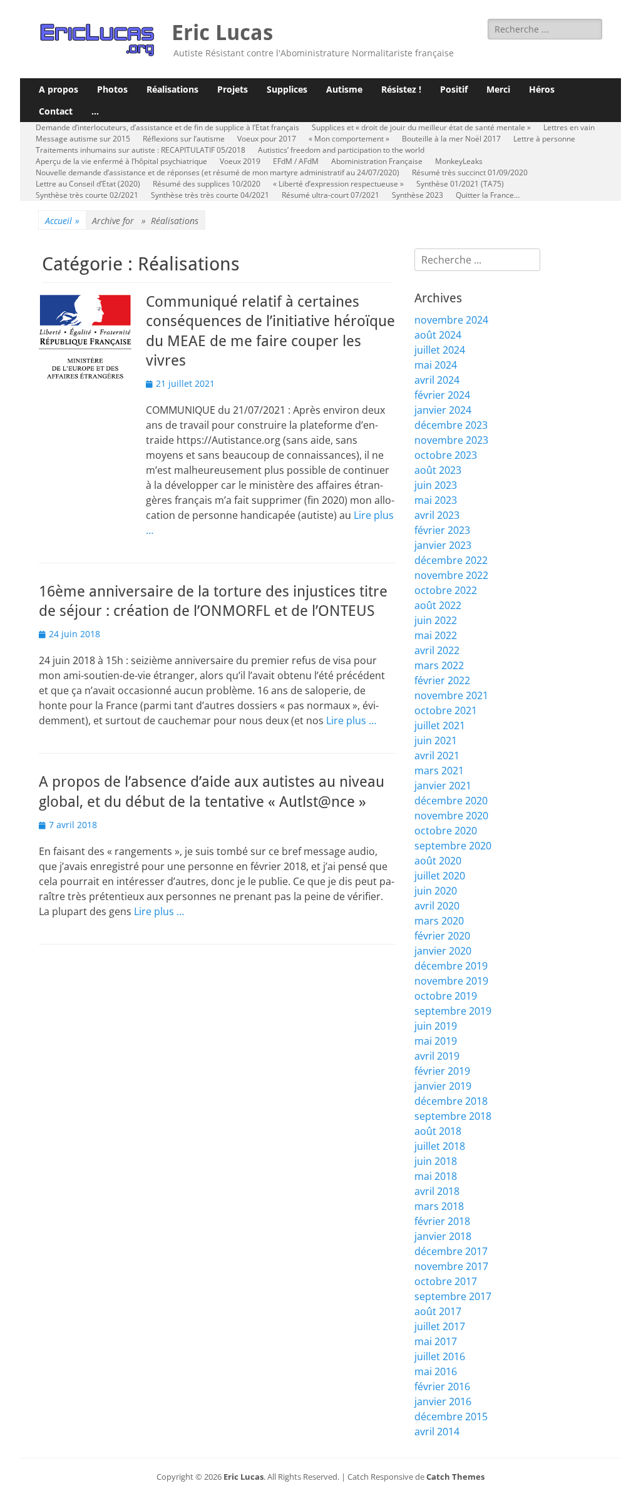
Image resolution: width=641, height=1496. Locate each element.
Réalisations (172, 89)
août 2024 (437, 335)
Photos (112, 89)
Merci (498, 89)
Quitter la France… (488, 195)
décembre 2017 (451, 1251)
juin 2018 (435, 1161)
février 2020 (442, 936)
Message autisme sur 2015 (83, 138)
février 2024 (442, 395)
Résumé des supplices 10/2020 (206, 183)
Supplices (287, 89)
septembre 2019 (452, 1011)
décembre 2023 (451, 425)
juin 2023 (435, 485)
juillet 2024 (439, 350)
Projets (232, 89)
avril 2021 (436, 755)
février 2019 (442, 1071)
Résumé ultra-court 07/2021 (330, 195)
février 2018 (442, 1221)
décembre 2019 (451, 966)
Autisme (344, 89)
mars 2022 (439, 665)
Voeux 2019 (240, 161)
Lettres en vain (569, 127)
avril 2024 (436, 380)
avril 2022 (436, 650)
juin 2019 (435, 1026)
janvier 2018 (442, 1236)
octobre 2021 (445, 710)
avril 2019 (436, 1056)
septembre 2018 (452, 1116)
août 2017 (437, 1311)
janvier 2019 (442, 1086)
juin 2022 (435, 620)
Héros (542, 89)
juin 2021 (435, 740)
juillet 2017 (439, 1326)
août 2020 (437, 861)
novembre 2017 (451, 1266)
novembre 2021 (451, 695)
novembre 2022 (451, 575)
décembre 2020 (451, 800)
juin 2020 (435, 891)
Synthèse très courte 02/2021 (87, 195)
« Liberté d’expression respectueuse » (338, 183)
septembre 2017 (452, 1296)
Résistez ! (401, 89)
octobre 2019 (445, 996)
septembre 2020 (452, 846)
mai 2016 (435, 1371)
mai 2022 (435, 635)
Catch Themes (455, 1476)
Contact (56, 111)
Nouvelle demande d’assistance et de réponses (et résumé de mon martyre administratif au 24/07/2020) (217, 172)
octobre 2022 (445, 590)
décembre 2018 (451, 1101)
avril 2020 (436, 906)
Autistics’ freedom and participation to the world (341, 150)
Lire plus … (351, 720)
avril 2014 (436, 1431)
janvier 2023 (442, 545)
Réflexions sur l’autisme (184, 138)
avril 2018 (436, 1191)
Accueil (62, 221)
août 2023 (437, 470)
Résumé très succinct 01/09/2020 (470, 172)
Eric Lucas (222, 32)
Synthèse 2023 (417, 195)
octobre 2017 (445, 1281)
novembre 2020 (451, 815)
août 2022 (437, 605)
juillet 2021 (439, 725)
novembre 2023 (451, 440)
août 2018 (437, 1131)
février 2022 (442, 680)
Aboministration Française (377, 161)
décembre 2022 (451, 560)
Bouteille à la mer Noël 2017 (451, 138)
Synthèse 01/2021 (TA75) (460, 183)
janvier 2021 (442, 785)
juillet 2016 (439, 1356)
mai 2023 (435, 500)
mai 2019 (435, 1041)
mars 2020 (439, 921)
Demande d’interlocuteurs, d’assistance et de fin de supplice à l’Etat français (167, 127)
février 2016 (442, 1386)
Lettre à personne (544, 138)
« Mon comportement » (349, 138)
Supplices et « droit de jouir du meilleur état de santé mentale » (421, 127)
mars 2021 (439, 770)
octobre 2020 (445, 831)
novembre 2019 (451, 981)
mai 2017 (435, 1341)
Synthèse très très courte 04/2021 (210, 195)
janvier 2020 (442, 951)
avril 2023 (436, 515)
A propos (58, 89)
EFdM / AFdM (296, 161)
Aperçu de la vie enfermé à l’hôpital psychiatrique (121, 161)
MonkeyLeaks (459, 161)
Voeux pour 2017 (266, 138)
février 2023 (442, 530)
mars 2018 (439, 1206)
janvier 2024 (442, 410)
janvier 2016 (442, 1401)
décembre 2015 (451, 1416)
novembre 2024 (451, 320)
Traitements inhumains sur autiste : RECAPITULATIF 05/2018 (140, 150)
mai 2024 (435, 365)
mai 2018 (435, 1176)
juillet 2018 (439, 1146)
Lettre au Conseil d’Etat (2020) (88, 183)
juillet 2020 (439, 876)
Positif (454, 89)
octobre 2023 (445, 455)
